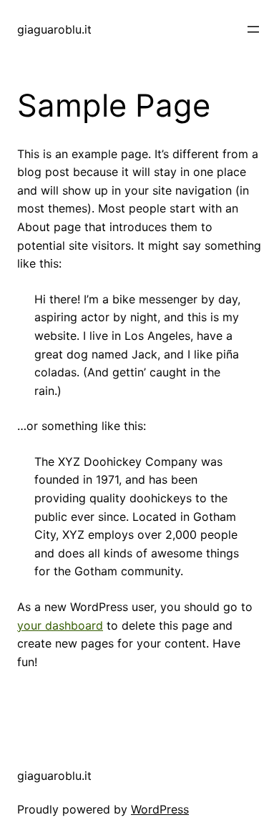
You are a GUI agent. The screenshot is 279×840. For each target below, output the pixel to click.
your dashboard (60, 625)
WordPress (160, 809)
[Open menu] (253, 29)
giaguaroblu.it (54, 29)
